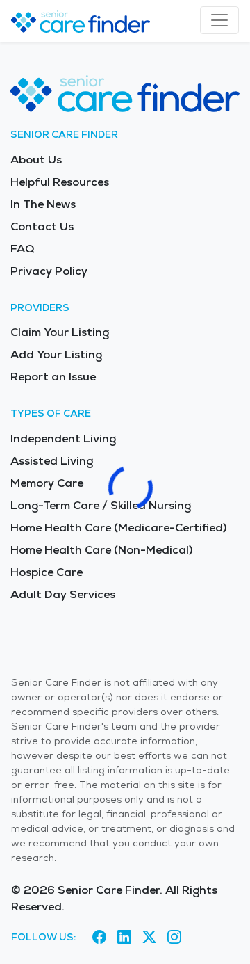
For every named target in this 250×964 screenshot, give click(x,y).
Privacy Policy (49, 271)
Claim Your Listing (59, 332)
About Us (36, 159)
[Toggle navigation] (219, 20)
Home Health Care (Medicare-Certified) (118, 527)
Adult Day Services (62, 594)
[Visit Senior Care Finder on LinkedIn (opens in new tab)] (124, 936)
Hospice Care (46, 572)
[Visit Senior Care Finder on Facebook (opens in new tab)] (99, 936)
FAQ (22, 248)
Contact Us (42, 226)
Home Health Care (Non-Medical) (101, 550)
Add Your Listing (56, 354)
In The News (43, 204)
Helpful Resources (59, 182)
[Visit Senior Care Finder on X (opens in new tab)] (149, 936)
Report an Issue (53, 376)
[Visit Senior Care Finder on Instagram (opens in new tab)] (174, 936)
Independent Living (63, 438)
